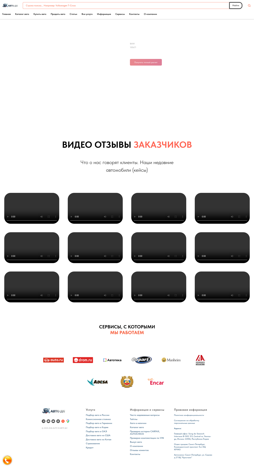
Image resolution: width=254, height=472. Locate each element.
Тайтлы (133, 419)
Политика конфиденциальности (189, 415)
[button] (249, 5)
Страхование (93, 443)
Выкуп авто (136, 442)
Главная (6, 14)
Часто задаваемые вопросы (145, 415)
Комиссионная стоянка (98, 419)
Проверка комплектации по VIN (147, 438)
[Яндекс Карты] (63, 421)
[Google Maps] (68, 421)
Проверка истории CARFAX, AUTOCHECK (145, 432)
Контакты (134, 14)
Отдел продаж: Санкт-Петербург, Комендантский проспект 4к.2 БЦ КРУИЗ (190, 447)
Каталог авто (22, 14)
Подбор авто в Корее (97, 427)
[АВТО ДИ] (58, 421)
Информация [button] (104, 14)
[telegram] (43, 421)
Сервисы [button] (120, 14)
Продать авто (58, 14)
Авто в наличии (138, 423)
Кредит (89, 447)
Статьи (73, 14)
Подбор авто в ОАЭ (96, 431)
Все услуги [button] (87, 14)
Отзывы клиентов (139, 450)
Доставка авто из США (98, 435)
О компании (150, 14)
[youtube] (48, 421)
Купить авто (40, 14)
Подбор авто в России (97, 415)
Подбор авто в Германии (99, 423)
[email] (53, 421)
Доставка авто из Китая (98, 439)
